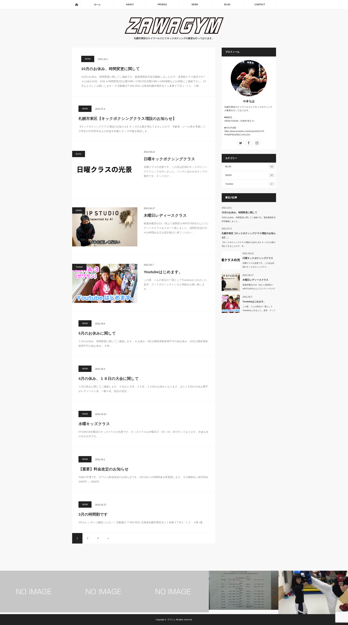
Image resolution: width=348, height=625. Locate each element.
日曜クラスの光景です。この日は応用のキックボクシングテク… (258, 265)
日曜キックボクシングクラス (169, 159)
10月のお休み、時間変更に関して (110, 69)
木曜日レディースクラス (165, 215)
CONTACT (259, 4)
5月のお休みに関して (97, 333)
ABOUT (130, 4)
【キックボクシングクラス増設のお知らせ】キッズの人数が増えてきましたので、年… (249, 244)
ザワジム (171, 619)
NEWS (195, 4)
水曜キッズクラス (94, 424)
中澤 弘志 (249, 101)
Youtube (79, 267)
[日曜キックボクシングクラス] (104, 170)
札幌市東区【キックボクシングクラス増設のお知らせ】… (249, 235)
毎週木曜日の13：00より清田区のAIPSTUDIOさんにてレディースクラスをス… (259, 288)
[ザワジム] (174, 32)
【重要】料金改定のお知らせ (103, 469)
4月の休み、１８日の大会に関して (108, 378)
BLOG (227, 4)
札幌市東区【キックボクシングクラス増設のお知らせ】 (127, 118)
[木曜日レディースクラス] (104, 226)
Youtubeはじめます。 (163, 272)
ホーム (97, 4)
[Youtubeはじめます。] (104, 283)
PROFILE (162, 4)
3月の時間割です (93, 514)
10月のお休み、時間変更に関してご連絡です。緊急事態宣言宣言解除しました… (249, 219)
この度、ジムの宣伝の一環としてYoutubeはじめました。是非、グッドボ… (259, 310)
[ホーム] (76, 4)
